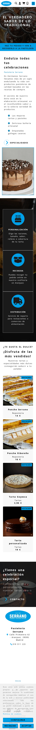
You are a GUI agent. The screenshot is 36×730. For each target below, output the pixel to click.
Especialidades (19, 143)
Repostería (18, 413)
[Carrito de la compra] (24, 3)
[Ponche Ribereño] (16, 434)
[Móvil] (27, 3)
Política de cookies (12, 714)
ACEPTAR (27, 726)
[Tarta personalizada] (16, 521)
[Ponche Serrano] (16, 390)
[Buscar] (16, 3)
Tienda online (18, 32)
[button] (20, 3)
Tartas (18, 500)
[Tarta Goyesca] (16, 478)
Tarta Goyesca (18, 496)
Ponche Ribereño (18, 453)
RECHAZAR (10, 726)
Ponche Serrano (18, 409)
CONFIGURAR (18, 720)
